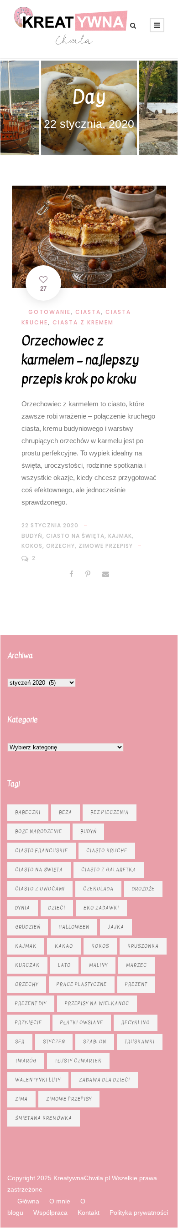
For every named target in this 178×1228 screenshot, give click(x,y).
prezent (136, 984)
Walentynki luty (38, 1079)
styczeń (54, 1041)
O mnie (59, 1201)
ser (20, 1041)
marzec (136, 965)
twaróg (26, 1060)
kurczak (27, 965)
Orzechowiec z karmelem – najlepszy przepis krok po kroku (80, 360)
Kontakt (88, 1212)
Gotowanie (49, 312)
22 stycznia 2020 (50, 525)
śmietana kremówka (43, 1118)
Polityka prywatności (139, 1212)
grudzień (27, 927)
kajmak (120, 536)
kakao (64, 946)
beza (65, 812)
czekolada (98, 888)
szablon (94, 1041)
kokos (31, 546)
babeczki (28, 812)
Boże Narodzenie (38, 831)
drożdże (143, 888)
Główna (28, 1201)
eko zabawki (101, 908)
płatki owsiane (81, 1022)
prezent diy (31, 1003)
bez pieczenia (109, 812)
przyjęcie (28, 1022)
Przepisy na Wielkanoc (97, 1003)
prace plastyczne (82, 984)
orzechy (60, 546)
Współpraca (50, 1212)
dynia (22, 908)
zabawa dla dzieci (104, 1079)
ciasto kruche (106, 850)
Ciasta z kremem (83, 322)
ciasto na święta (75, 536)
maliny (98, 965)
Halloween (73, 927)
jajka (116, 927)
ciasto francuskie (41, 850)
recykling (135, 1022)
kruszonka (143, 946)
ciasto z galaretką (108, 869)
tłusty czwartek (78, 1060)
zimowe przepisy (106, 546)
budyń (31, 536)
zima (21, 1099)
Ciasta (88, 312)
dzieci (56, 908)
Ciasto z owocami (40, 888)
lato (64, 965)
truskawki (140, 1041)
